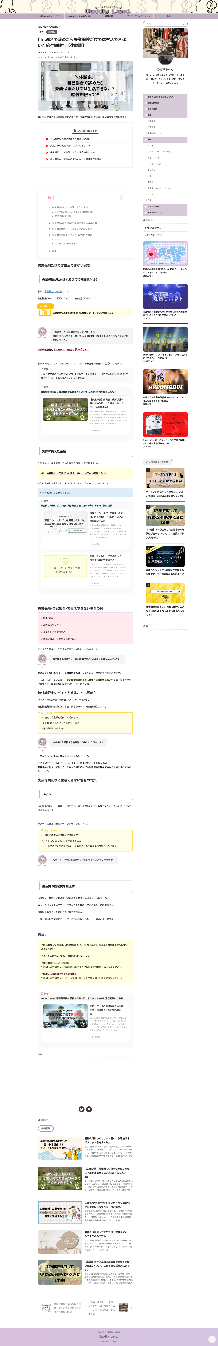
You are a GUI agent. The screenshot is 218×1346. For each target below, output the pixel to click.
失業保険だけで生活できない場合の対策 (72, 235)
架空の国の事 (153, 103)
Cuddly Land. (109, 1336)
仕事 (149, 115)
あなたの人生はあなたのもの (109, 1332)
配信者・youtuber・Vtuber (160, 188)
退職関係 (109, 16)
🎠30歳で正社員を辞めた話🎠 (79, 16)
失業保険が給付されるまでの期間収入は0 (74, 212)
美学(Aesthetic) (154, 213)
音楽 (149, 200)
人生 (168, 16)
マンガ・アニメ (154, 164)
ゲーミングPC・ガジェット (138, 16)
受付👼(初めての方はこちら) (160, 97)
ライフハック (153, 207)
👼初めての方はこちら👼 (50, 16)
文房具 (150, 182)
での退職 (53, 291)
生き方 (150, 146)
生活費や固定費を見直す (66, 244)
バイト (58, 240)
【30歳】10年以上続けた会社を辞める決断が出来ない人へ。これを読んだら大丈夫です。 (107, 1265)
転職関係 (151, 127)
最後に (55, 251)
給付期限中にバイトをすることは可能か (72, 229)
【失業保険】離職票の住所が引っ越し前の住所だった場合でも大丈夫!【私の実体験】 (107, 1173)
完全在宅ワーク (154, 133)
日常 (149, 176)
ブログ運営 (152, 109)
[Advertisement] (85, 1080)
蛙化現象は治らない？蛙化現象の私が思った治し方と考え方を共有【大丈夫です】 (165, 611)
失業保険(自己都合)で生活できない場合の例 (74, 223)
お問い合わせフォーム (155, 228)
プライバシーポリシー (155, 235)
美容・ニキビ (153, 158)
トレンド (151, 194)
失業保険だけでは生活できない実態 (70, 207)
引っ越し (151, 170)
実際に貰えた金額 (63, 216)
